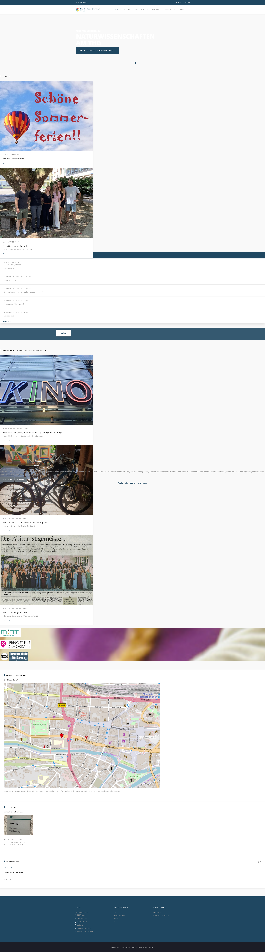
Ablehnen (20, 479)
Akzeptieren (7, 479)
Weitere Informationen (127, 483)
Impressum (142, 483)
